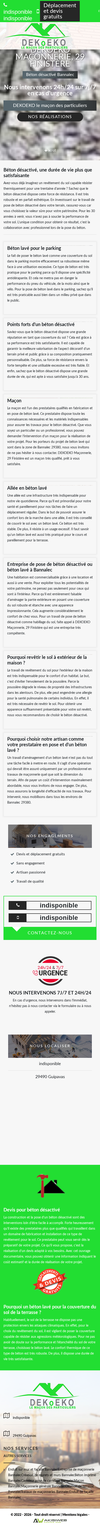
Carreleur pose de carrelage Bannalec (47, 1480)
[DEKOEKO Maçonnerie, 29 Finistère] (43, 35)
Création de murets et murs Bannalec (48, 1475)
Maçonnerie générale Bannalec (43, 1486)
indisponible (17, 18)
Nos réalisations (50, 117)
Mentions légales (74, 1515)
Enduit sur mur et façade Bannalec (33, 1469)
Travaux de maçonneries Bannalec (45, 1492)
